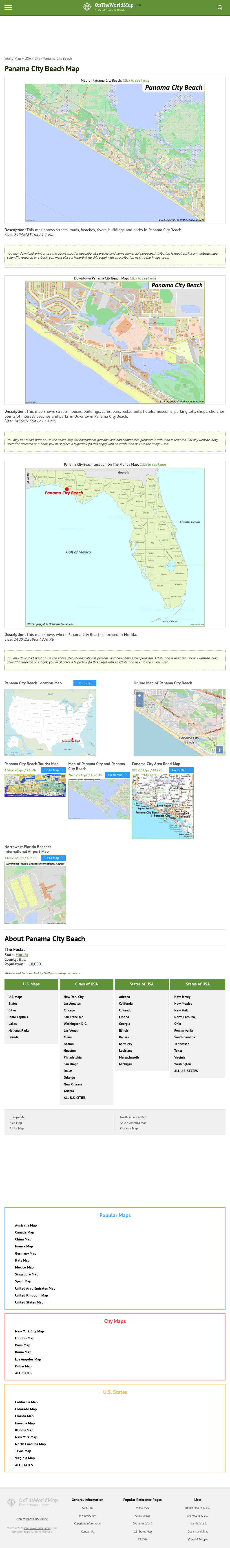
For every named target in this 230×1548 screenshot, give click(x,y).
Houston (70, 1050)
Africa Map (17, 1128)
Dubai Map (23, 1366)
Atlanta (69, 1091)
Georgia (124, 1024)
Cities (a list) (142, 1515)
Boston (69, 1044)
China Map (23, 1239)
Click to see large (136, 80)
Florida (22, 954)
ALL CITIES (23, 1373)
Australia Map (26, 1225)
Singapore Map (26, 1274)
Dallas (68, 1071)
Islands (13, 1037)
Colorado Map (26, 1409)
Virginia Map (25, 1458)
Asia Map (16, 1123)
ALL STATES (24, 1465)
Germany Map (25, 1253)
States (13, 1003)
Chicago (69, 1010)
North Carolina (184, 1017)
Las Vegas (71, 1030)
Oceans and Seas (198, 1531)
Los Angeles (72, 1003)
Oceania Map (129, 1128)
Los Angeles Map (28, 1359)
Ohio (177, 1024)
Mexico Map (24, 1267)
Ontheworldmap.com (37, 1528)
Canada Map (24, 1232)
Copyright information (87, 1523)
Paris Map (22, 1345)
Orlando (69, 1077)
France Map (24, 1246)
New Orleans (73, 1084)
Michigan (125, 1064)
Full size (85, 683)
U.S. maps (15, 997)
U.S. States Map (142, 1531)
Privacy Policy (87, 1515)
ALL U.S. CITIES (75, 1098)
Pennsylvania (183, 1030)
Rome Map (23, 1352)
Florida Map (24, 1416)
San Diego (71, 1064)
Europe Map (18, 1117)
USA (28, 58)
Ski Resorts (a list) (197, 1515)
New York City (74, 997)
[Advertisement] (114, 38)
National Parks (19, 1030)
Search (220, 7)
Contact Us (87, 1531)
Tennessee (181, 1044)
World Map (12, 58)
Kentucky (125, 1044)
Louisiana (125, 1050)
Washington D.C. (75, 1024)
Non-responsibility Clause (32, 1519)
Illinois (123, 1030)
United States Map (29, 1302)
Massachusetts (129, 1057)
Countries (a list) (142, 1523)
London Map (24, 1338)
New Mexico (183, 1003)
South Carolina (184, 1037)
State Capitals (18, 1017)
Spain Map (23, 1281)
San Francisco (73, 1017)
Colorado (125, 1010)
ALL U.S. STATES (186, 1071)
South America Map (133, 1123)
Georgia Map (25, 1423)
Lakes (13, 1024)
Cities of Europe (197, 1539)
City (37, 58)
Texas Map (23, 1451)
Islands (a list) (198, 1523)
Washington (182, 1064)
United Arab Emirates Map (35, 1288)
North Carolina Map (30, 1444)
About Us (87, 1508)
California (126, 1003)
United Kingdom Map (31, 1295)
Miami (68, 1037)
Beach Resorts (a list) (197, 1508)
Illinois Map (24, 1430)
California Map (26, 1402)
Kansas (124, 1037)
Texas (178, 1050)
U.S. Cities (142, 1539)
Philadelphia (73, 1057)
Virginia (179, 1057)
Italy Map (22, 1260)
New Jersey (182, 997)
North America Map (133, 1117)
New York (181, 1010)
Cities (12, 1010)
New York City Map (29, 1331)
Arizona (124, 997)
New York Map (26, 1437)
